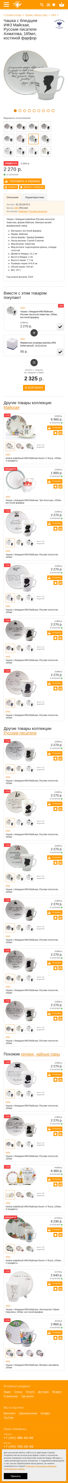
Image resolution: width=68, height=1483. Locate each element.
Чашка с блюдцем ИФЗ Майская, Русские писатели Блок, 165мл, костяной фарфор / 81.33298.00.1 (46, 151)
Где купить (27, 1396)
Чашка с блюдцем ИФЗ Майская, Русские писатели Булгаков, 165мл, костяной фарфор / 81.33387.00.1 (33, 151)
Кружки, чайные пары (36, 15)
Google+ (45, 1413)
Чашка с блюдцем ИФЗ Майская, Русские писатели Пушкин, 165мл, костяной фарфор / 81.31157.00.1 (33, 126)
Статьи (18, 1391)
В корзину (34, 387)
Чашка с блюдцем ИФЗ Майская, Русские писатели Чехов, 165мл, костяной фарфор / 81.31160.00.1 (9, 139)
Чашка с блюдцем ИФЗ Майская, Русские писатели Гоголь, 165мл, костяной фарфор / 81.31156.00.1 (9, 126)
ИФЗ (53, 15)
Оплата (30, 1391)
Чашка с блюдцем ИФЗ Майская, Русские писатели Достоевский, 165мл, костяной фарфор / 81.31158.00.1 (21, 126)
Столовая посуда (13, 15)
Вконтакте (9, 1413)
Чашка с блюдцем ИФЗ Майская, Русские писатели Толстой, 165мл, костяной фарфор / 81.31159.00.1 (46, 126)
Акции (7, 1391)
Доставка (43, 1391)
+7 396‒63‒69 (18, 1438)
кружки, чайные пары (40, 1054)
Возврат (57, 1391)
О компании (11, 1396)
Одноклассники (28, 1413)
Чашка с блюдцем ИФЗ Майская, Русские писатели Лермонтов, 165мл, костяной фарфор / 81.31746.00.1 (21, 139)
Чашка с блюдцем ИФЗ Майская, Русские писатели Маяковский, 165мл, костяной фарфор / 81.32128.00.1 (46, 139)
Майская (23, 211)
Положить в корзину (24, 181)
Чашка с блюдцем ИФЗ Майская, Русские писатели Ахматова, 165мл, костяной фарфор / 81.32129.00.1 (33, 139)
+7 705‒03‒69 (18, 1446)
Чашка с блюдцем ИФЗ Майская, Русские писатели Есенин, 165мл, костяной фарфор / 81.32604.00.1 (9, 151)
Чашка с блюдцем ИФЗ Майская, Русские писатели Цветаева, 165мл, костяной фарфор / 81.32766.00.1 (21, 151)
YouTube (9, 1417)
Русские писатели (38, 211)
